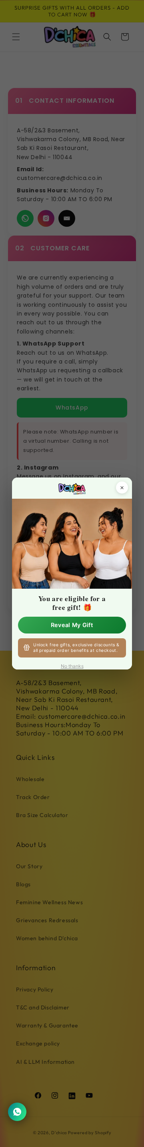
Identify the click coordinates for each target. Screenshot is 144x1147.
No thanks (72, 666)
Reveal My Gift (72, 625)
